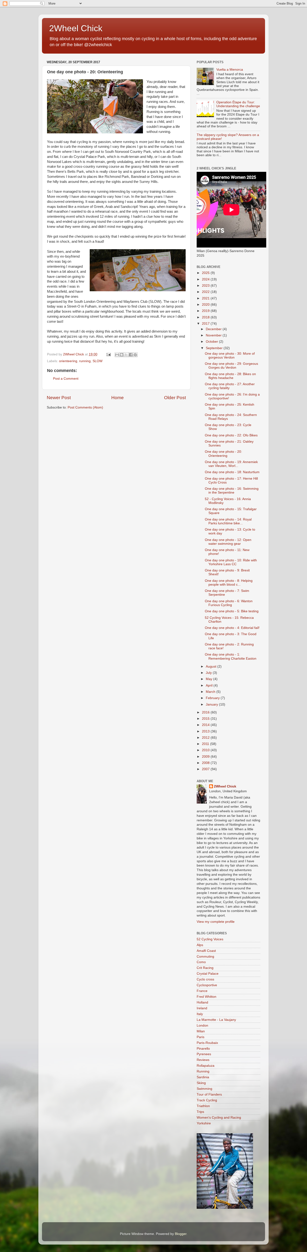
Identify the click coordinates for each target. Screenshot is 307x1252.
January (212, 704)
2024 (206, 279)
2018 (206, 317)
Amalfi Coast (206, 951)
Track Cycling (207, 1100)
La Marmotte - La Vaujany (216, 1020)
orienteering (68, 361)
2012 (206, 737)
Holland (202, 1002)
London (202, 1025)
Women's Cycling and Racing (219, 1117)
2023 (206, 285)
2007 (206, 769)
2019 (206, 311)
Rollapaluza (205, 1065)
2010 (206, 750)
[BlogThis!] (121, 354)
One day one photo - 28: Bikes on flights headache (230, 376)
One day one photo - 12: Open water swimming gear (228, 541)
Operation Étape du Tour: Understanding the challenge (238, 104)
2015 (206, 718)
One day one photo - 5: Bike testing (232, 611)
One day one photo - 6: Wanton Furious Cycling (229, 603)
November (214, 335)
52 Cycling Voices (210, 939)
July (209, 673)
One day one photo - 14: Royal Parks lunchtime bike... (228, 521)
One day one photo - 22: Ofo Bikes (231, 435)
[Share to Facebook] (130, 354)
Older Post (175, 397)
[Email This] (117, 354)
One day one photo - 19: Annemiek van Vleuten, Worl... (231, 464)
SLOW (97, 361)
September (215, 348)
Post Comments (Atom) (85, 407)
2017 (206, 323)
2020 (206, 304)
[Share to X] (126, 354)
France (202, 991)
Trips (200, 1112)
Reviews (203, 1060)
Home (117, 397)
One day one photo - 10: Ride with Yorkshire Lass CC (231, 562)
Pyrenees (204, 1054)
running (85, 361)
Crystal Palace (207, 973)
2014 (206, 725)
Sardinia (203, 1077)
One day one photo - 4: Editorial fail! (232, 628)
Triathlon (203, 1106)
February (213, 698)
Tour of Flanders (209, 1094)
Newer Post (59, 397)
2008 (206, 763)
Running (203, 1071)
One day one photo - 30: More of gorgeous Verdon (230, 355)
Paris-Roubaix (207, 1043)
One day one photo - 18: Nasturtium (232, 472)
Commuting (205, 956)
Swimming (204, 1089)
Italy (200, 1014)
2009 (206, 756)
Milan (201, 1031)
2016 (206, 712)
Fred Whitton (206, 996)
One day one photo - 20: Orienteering (223, 453)
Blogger (180, 1234)
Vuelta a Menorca (229, 69)
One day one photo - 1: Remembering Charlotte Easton (230, 656)
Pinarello (203, 1048)
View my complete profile (216, 922)
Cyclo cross (205, 979)
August (211, 666)
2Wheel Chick (75, 28)
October (212, 341)
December (214, 329)
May (209, 679)
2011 (206, 744)
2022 (206, 292)
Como (201, 962)
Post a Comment (65, 378)
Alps (200, 945)
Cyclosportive (207, 985)
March (211, 692)
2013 (206, 731)
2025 (206, 273)
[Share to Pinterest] (135, 354)
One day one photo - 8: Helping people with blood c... (229, 582)
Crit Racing (205, 968)
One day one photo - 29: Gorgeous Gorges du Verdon (231, 365)
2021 (206, 298)
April (209, 685)
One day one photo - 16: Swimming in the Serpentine (232, 490)
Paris (200, 1037)
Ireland (202, 1008)
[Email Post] (108, 354)
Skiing (201, 1083)
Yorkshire (204, 1123)
